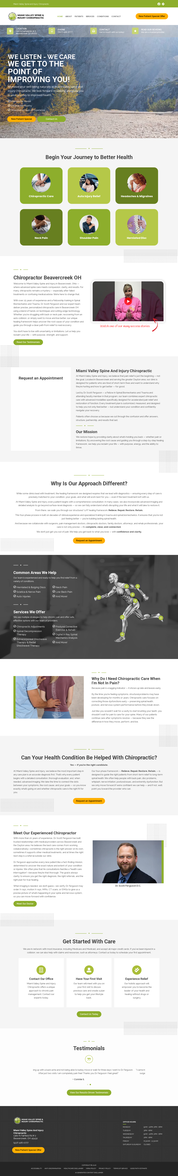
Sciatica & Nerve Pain (29, 591)
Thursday (127, 1137)
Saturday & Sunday (132, 1144)
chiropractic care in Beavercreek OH (60, 307)
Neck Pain (61, 587)
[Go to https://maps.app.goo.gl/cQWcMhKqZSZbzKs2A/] (163, 4)
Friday (126, 1141)
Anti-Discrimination (53, 1168)
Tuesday (127, 1130)
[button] (28, 342)
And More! (61, 596)
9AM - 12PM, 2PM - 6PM (153, 1127)
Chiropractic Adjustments (31, 626)
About (68, 16)
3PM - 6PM (148, 1130)
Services (90, 16)
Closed (147, 1144)
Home (60, 16)
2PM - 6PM (148, 1137)
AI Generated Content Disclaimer (89, 1173)
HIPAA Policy (91, 1168)
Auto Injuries (23, 596)
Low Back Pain (64, 591)
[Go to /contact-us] (41, 983)
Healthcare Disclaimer (73, 1168)
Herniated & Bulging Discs (31, 587)
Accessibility (36, 1168)
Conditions (103, 16)
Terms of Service (120, 1168)
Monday (126, 1127)
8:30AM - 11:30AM (151, 1141)
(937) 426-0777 (20, 1142)
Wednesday (128, 1134)
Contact (116, 16)
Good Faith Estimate (138, 1168)
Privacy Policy (105, 1168)
